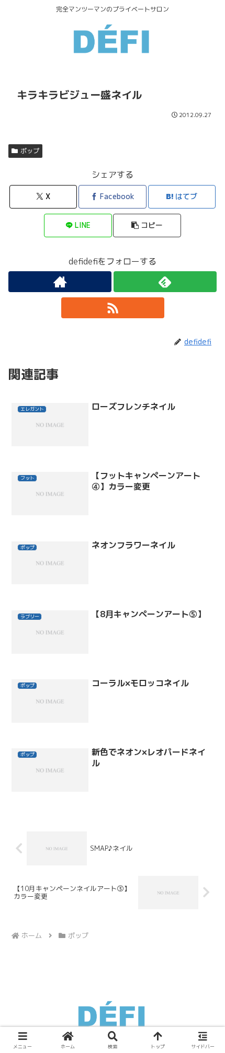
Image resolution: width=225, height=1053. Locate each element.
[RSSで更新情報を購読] (112, 307)
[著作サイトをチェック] (59, 281)
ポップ (29, 150)
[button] (147, 225)
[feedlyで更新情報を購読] (165, 281)
